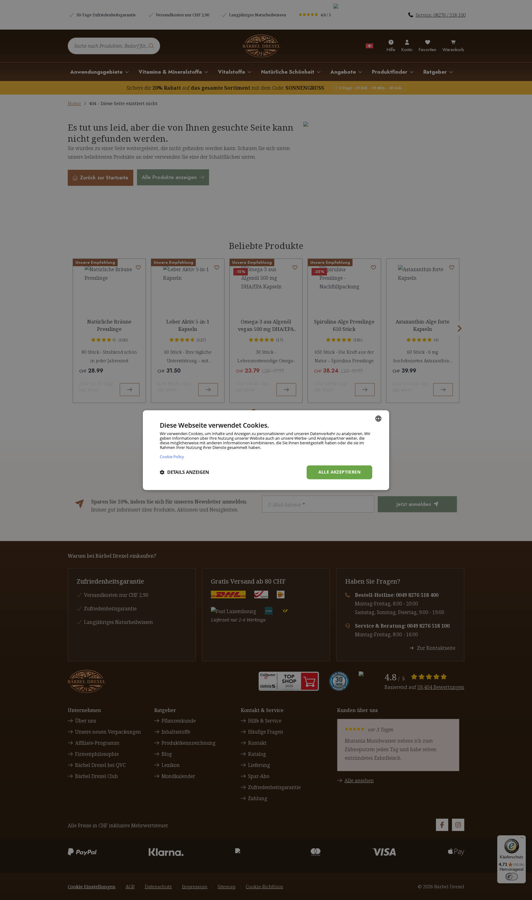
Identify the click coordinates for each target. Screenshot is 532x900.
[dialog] (266, 450)
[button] (184, 472)
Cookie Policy (172, 456)
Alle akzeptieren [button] (339, 472)
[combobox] (378, 418)
